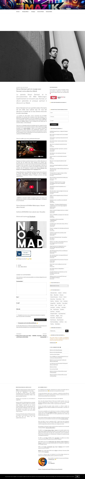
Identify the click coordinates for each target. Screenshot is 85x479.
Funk (61, 301)
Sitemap (39, 469)
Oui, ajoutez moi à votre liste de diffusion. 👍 (28, 323)
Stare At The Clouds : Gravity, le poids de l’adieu (58, 140)
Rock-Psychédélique (54, 321)
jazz (46, 126)
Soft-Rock (61, 321)
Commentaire (19, 281)
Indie (56, 305)
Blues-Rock (56, 294)
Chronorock (40, 407)
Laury (54, 446)
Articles (17, 11)
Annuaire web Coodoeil (46, 469)
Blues (51, 294)
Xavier (26, 87)
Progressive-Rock (53, 313)
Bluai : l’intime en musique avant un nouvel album (59, 134)
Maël (56, 450)
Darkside (36, 169)
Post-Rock (58, 311)
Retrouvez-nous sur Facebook (56, 469)
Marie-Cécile (51, 441)
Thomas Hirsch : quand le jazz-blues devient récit (59, 137)
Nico (56, 446)
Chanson (61, 294)
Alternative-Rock (53, 292)
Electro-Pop (52, 299)
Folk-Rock (57, 301)
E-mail (18, 303)
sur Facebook (31, 216)
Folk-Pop (52, 301)
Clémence (59, 441)
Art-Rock (64, 292)
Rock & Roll (52, 317)
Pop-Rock (62, 309)
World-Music (24, 266)
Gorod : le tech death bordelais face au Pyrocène (59, 165)
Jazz (19, 266)
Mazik (20, 4)
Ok (77, 476)
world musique (27, 128)
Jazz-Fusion (52, 307)
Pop (51, 309)
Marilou (39, 450)
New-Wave (64, 307)
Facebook (40, 403)
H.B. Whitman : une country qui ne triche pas (58, 153)
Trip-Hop (52, 323)
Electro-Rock (58, 299)
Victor (45, 446)
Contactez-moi (51, 459)
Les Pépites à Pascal (52, 412)
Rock (61, 315)
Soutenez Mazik (49, 11)
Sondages (33, 11)
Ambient (59, 292)
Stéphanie (66, 441)
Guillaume (60, 446)
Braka (51, 352)
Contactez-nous (53, 342)
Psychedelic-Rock (62, 313)
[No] (83, 476)
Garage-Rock (52, 303)
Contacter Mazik (40, 11)
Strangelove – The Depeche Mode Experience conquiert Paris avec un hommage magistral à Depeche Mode (58, 206)
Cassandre (47, 451)
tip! (53, 97)
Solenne (49, 430)
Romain (39, 442)
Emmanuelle (49, 446)
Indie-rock (60, 305)
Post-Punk (52, 311)
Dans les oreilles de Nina (50, 427)
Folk (63, 299)
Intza (55, 441)
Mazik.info (53, 463)
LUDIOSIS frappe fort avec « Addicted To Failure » (59, 131)
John (56, 430)
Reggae (57, 315)
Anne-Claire (57, 437)
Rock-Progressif (60, 319)
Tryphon (58, 354)
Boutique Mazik (25, 11)
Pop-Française (56, 309)
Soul (65, 321)
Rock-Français (53, 319)
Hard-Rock (59, 303)
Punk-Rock (52, 315)
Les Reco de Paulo (64, 418)
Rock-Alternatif (59, 317)
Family (55, 366)
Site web (18, 309)
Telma (46, 437)
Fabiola (62, 441)
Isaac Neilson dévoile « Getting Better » (57, 268)
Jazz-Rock (58, 307)
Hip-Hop (51, 305)
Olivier (51, 374)
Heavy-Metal (64, 303)
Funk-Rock (66, 301)
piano (44, 118)
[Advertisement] (42, 22)
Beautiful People (26, 169)
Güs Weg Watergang (58, 350)
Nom (17, 297)
